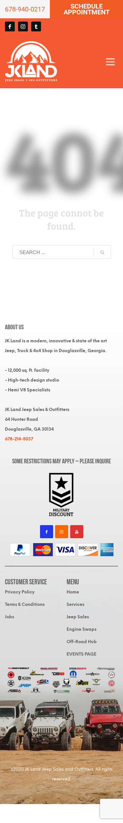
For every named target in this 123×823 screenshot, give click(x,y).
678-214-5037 (19, 439)
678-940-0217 (25, 9)
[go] (102, 252)
